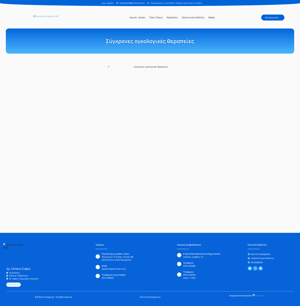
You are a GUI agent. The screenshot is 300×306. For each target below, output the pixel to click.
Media (211, 17)
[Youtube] (250, 268)
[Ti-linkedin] (255, 268)
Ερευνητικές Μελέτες (193, 17)
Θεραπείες (172, 17)
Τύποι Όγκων (156, 17)
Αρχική (133, 17)
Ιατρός (141, 17)
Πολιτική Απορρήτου (150, 297)
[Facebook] (261, 268)
